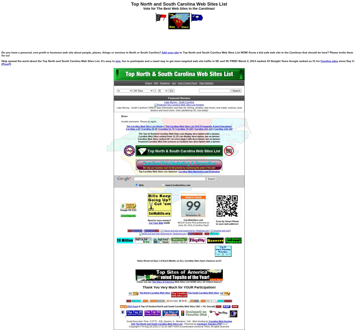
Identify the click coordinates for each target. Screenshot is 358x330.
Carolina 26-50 (149, 129)
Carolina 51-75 (167, 129)
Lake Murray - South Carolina (179, 102)
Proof (5, 64)
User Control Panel (187, 83)
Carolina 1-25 (133, 129)
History (148, 83)
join (118, 61)
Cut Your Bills (156, 223)
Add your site (170, 52)
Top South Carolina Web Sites (203, 293)
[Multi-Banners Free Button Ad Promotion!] (233, 239)
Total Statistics (206, 83)
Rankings (165, 83)
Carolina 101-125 (204, 129)
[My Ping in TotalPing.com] (128, 216)
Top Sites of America (163, 282)
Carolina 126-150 (223, 129)
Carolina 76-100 (184, 129)
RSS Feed (132, 306)
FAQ (156, 83)
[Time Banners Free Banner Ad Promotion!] (215, 239)
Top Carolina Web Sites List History (145, 126)
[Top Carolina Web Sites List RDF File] (226, 306)
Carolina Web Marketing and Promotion (199, 171)
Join (174, 83)
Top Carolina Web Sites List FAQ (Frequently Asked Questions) (199, 126)
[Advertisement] (179, 37)
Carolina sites (329, 61)
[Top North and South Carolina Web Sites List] (179, 79)
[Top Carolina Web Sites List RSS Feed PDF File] (235, 306)
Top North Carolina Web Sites (154, 293)
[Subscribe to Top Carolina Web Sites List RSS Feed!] (177, 301)
